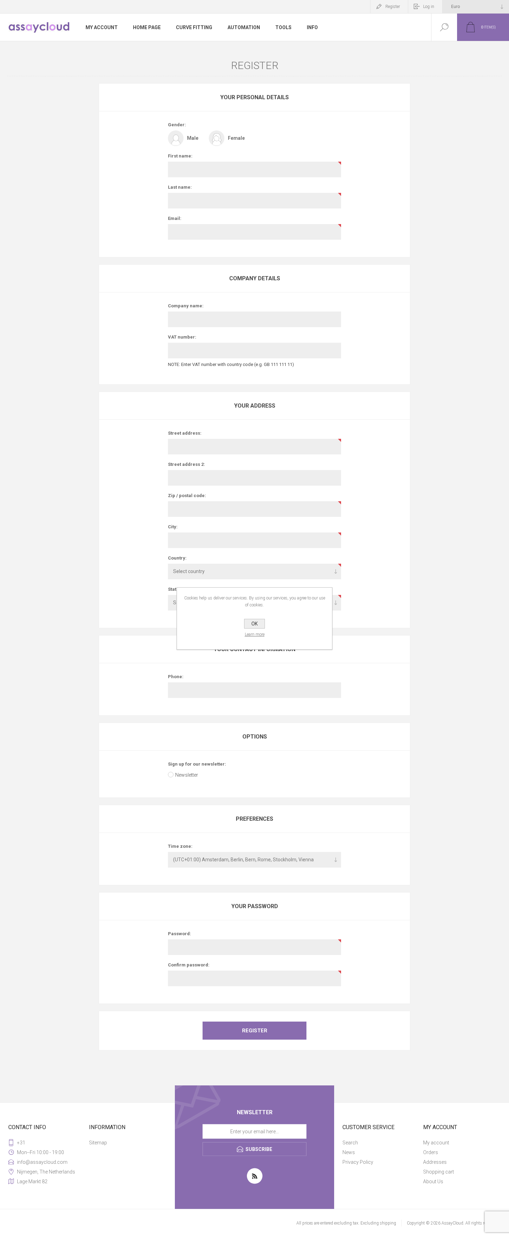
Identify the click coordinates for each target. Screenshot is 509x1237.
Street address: (185, 433)
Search (350, 1142)
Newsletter (186, 775)
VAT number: (182, 337)
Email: (174, 218)
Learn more (255, 634)
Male (192, 138)
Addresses (435, 1162)
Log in (428, 6)
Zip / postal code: (187, 495)
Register (392, 6)
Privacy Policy (357, 1162)
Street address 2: (186, 464)
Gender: (177, 124)
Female (236, 138)
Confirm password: (188, 964)
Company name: (186, 305)
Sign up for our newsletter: (197, 764)
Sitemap (98, 1142)
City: (173, 526)
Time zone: (180, 846)
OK (254, 623)
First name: (180, 156)
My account (436, 1142)
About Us (433, 1181)
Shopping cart (438, 1172)
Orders (430, 1152)
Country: (177, 558)
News (348, 1152)
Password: (179, 933)
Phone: (176, 676)
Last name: (180, 187)
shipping (388, 1223)
